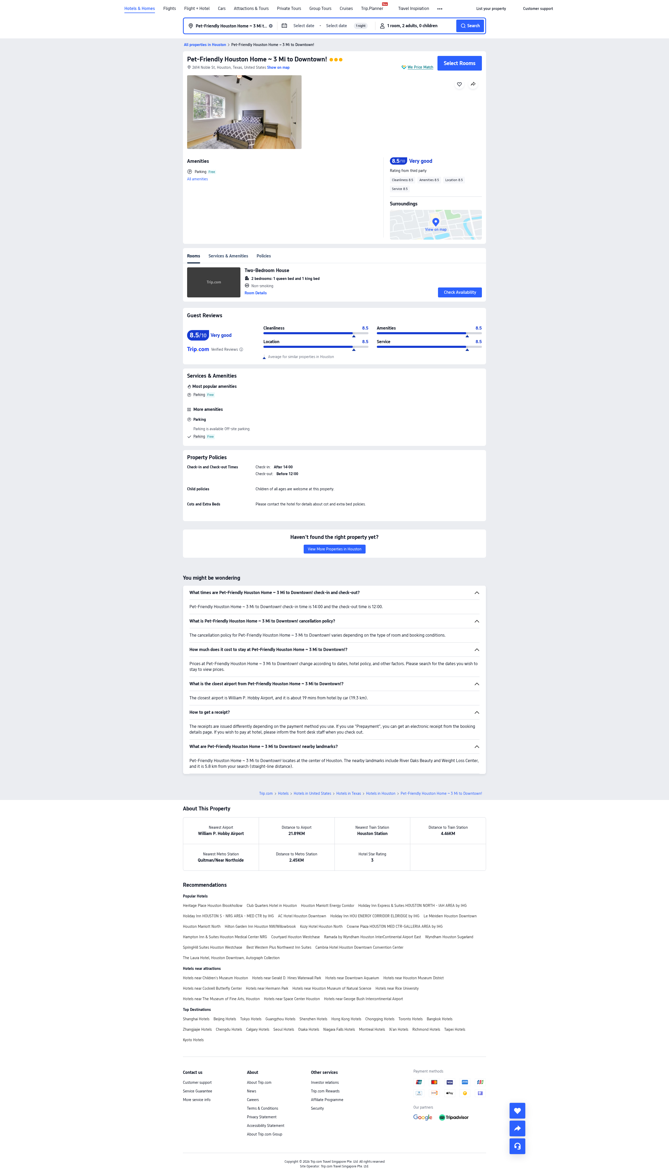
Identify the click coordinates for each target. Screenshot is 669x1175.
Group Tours (320, 8)
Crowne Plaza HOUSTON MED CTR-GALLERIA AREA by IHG (395, 926)
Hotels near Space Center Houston (292, 999)
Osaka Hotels (308, 1029)
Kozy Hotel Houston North (321, 926)
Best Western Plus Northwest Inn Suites (278, 947)
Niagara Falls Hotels (339, 1029)
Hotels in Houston (380, 793)
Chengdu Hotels (229, 1029)
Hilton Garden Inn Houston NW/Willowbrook (260, 926)
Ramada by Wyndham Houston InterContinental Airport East (372, 937)
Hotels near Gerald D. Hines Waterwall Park (286, 978)
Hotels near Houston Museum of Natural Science (331, 988)
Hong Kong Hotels (346, 1019)
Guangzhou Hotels (280, 1019)
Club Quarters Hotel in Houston (272, 905)
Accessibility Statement (265, 1126)
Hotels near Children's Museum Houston (215, 978)
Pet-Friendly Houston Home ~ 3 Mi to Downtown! (257, 59)
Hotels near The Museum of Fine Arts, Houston (221, 999)
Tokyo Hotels (250, 1019)
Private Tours (289, 8)
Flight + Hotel (197, 8)
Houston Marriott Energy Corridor (327, 905)
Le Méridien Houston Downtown (450, 916)
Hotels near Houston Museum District (413, 978)
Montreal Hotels (372, 1029)
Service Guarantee (197, 1091)
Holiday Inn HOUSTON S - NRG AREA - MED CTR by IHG (228, 916)
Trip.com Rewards (325, 1091)
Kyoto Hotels (193, 1040)
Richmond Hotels (426, 1029)
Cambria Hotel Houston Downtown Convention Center (359, 947)
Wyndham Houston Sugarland (449, 937)
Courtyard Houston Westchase (295, 937)
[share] (517, 1128)
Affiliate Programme (327, 1100)
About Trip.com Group (264, 1134)
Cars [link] (222, 8)
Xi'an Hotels (398, 1029)
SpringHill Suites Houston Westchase (212, 947)
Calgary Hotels (257, 1029)
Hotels (283, 793)
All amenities (197, 179)
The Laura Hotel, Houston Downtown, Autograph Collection (231, 958)
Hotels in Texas (348, 793)
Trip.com (266, 793)
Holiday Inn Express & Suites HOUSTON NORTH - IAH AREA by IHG (412, 905)
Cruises (346, 8)
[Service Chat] (517, 1146)
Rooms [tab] (193, 256)
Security (317, 1108)
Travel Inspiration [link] (413, 8)
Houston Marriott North (202, 926)
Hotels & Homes (139, 8)
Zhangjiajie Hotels (197, 1029)
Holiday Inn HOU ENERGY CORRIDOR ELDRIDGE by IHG (374, 916)
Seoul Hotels (283, 1029)
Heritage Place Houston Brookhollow (213, 905)
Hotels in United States (312, 793)
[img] (244, 112)
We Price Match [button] (420, 67)
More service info (197, 1100)
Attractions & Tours (251, 8)
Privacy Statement (261, 1117)
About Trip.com (259, 1082)
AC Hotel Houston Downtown (302, 916)
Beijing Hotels (225, 1019)
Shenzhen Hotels (313, 1019)
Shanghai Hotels (196, 1019)
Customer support (197, 1082)
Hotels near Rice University (397, 988)
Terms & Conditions (262, 1108)
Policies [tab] (264, 256)
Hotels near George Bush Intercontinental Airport (363, 999)
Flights (169, 8)
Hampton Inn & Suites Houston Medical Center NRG (225, 937)
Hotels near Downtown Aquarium (352, 978)
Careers (253, 1100)
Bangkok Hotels (439, 1019)
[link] (491, 8)
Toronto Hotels (411, 1019)
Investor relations (325, 1082)
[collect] (517, 1111)
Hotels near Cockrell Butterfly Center (212, 988)
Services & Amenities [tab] (228, 256)
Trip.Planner (372, 8)
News (251, 1091)
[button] (440, 8)
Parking (199, 395)
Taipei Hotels (454, 1029)
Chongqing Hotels (379, 1019)
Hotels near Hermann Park (267, 988)
